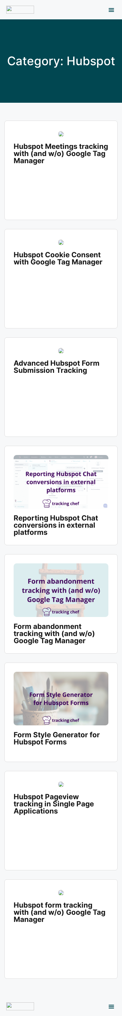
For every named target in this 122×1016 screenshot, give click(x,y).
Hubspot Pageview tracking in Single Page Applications (54, 803)
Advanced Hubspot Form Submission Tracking (56, 367)
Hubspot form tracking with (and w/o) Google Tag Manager (59, 912)
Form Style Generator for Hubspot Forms (57, 738)
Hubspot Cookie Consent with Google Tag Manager (58, 258)
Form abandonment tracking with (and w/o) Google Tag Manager (54, 633)
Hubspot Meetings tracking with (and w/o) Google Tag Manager (61, 153)
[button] (111, 9)
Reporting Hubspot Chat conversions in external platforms (56, 525)
